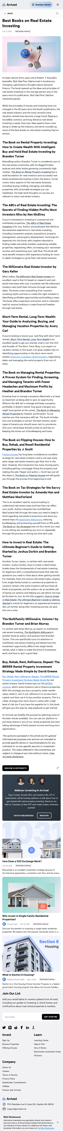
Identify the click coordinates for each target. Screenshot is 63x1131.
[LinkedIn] (27, 1028)
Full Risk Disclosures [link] (45, 1128)
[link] (8, 13)
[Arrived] (9, 4)
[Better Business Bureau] (33, 1028)
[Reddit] (16, 1028)
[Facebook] (21, 1028)
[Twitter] (4, 1028)
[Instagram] (10, 1028)
